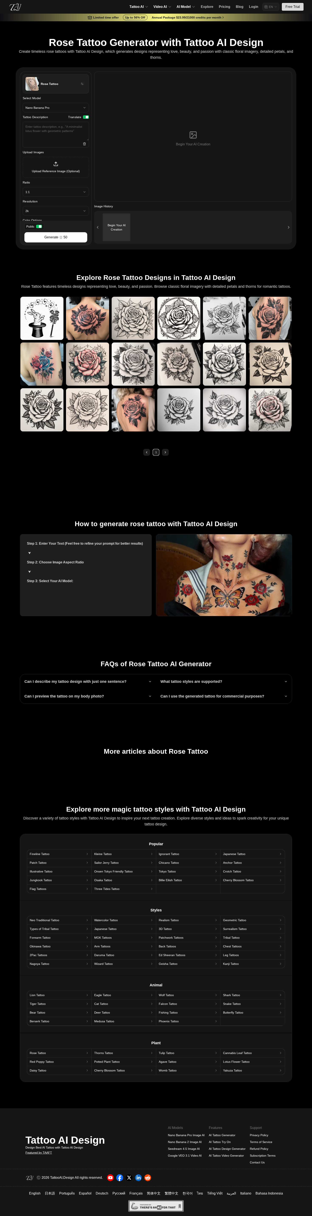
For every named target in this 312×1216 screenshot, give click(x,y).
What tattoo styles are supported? (191, 681)
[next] (165, 452)
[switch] (86, 117)
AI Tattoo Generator (222, 1135)
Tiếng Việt (214, 1193)
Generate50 (55, 237)
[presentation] (56, 167)
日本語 (50, 1193)
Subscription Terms (262, 1155)
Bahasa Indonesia (269, 1193)
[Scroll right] (288, 227)
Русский (118, 1193)
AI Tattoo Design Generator (227, 1148)
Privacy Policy (259, 1135)
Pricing (224, 7)
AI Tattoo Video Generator (226, 1155)
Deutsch (102, 1193)
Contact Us (257, 1162)
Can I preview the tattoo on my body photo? (64, 696)
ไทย (200, 1193)
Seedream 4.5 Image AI (184, 1148)
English (35, 1193)
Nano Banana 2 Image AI (185, 1142)
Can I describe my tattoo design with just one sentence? (75, 681)
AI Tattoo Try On (220, 1142)
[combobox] (270, 7)
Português (67, 1193)
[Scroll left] (97, 227)
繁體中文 (171, 1193)
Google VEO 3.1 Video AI (185, 1155)
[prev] (146, 452)
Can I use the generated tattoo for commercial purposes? (212, 696)
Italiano (245, 1193)
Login (253, 7)
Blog (239, 7)
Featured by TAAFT (38, 1152)
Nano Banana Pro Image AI (186, 1135)
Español (85, 1193)
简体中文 (153, 1193)
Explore (207, 7)
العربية (231, 1193)
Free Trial (292, 7)
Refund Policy (259, 1148)
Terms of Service (261, 1142)
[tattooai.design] (15, 7)
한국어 (188, 1193)
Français (136, 1193)
